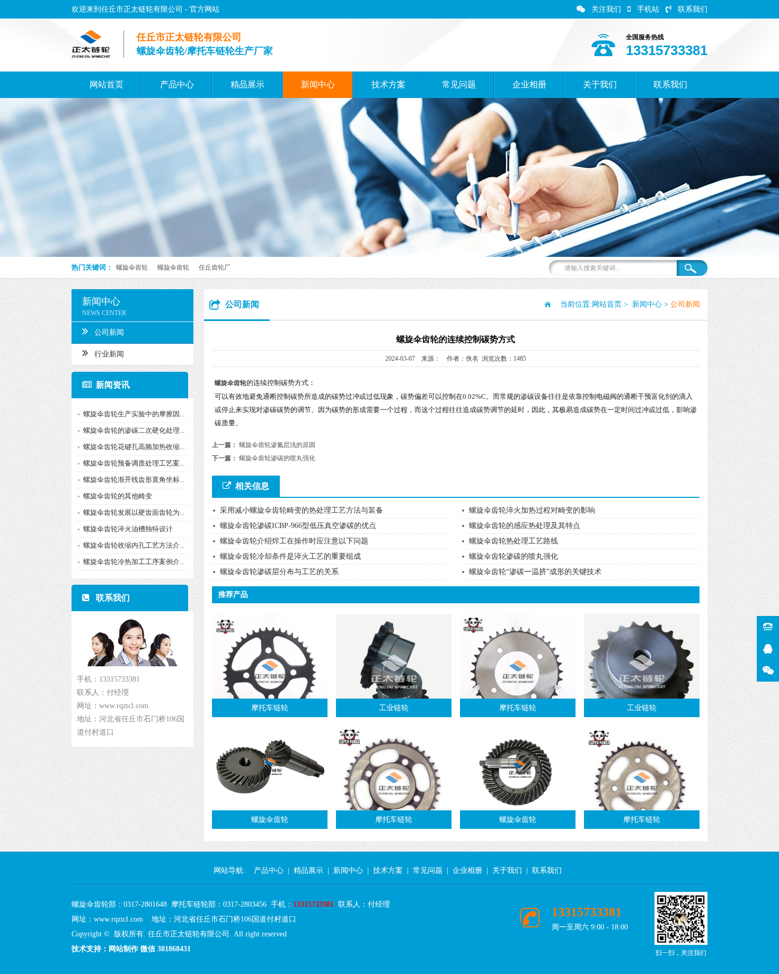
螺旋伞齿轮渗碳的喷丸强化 (277, 458)
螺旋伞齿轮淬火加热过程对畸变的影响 (532, 510)
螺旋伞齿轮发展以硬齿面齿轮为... (133, 512)
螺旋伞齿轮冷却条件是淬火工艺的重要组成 (290, 556)
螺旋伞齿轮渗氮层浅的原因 (277, 445)
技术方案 (388, 84)
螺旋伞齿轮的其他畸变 (117, 496)
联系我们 (692, 9)
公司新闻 (109, 332)
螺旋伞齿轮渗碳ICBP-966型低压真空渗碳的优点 (298, 526)
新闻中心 (318, 84)
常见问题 (459, 84)
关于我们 (600, 84)
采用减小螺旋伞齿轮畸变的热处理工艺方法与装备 (301, 510)
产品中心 (177, 84)
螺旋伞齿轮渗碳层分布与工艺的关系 (279, 572)
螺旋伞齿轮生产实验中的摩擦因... (133, 414)
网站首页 (106, 84)
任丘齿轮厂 (215, 267)
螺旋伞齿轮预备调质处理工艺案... (133, 463)
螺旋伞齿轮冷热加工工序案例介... (133, 562)
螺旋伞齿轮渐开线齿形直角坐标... (133, 480)
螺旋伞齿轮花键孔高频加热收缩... (133, 447)
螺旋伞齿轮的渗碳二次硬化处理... (133, 430)
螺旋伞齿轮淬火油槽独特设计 (128, 529)
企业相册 (529, 84)
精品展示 (247, 84)
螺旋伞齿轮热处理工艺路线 (513, 541)
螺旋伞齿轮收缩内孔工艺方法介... (133, 545)
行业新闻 (109, 354)
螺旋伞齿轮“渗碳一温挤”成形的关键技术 (535, 572)
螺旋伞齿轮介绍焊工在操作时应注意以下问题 (294, 541)
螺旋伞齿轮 (132, 267)
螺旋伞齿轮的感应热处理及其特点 (524, 526)
